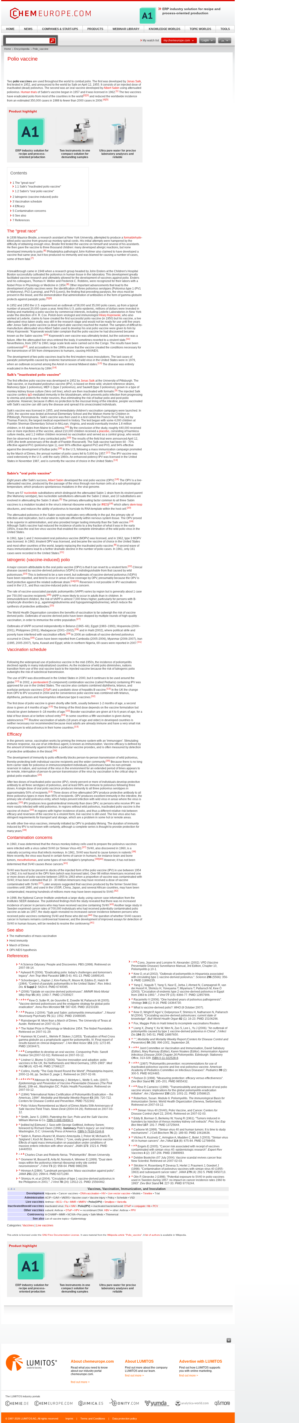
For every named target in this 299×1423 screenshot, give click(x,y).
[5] (107, 99)
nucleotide (30, 493)
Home (7, 48)
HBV (106, 1210)
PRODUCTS (95, 29)
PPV (133, 1210)
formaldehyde (132, 237)
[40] (101, 859)
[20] (129, 507)
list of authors (152, 1235)
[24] (73, 581)
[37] (84, 847)
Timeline (147, 1193)
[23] (25, 573)
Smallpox (109, 1201)
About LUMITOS (139, 1361)
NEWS (28, 29)
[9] (50, 298)
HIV (103, 1193)
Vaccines (28, 1225)
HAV (73, 1206)
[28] (77, 629)
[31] (139, 642)
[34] (55, 750)
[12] (25, 346)
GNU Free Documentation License (60, 1235)
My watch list (151, 40)
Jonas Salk (134, 81)
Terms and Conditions (92, 1418)
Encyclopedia (21, 48)
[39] (97, 859)
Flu (66, 1201)
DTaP (47, 689)
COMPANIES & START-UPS (60, 29)
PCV (155, 1206)
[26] (49, 594)
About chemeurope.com (92, 1361)
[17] (108, 452)
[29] (68, 633)
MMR (73, 1201)
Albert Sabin (111, 88)
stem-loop (136, 504)
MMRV (82, 1201)
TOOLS (225, 29)
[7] (32, 258)
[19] (111, 503)
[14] (54, 367)
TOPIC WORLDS (200, 29)
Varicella (121, 1201)
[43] (112, 904)
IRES (104, 504)
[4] (104, 99)
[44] (90, 915)
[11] (128, 339)
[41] (66, 863)
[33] (63, 715)
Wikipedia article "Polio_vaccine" (124, 1235)
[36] (24, 830)
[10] (46, 334)
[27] (78, 619)
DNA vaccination (89, 1193)
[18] (117, 479)
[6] (44, 250)
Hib (148, 1206)
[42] (116, 890)
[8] (67, 284)
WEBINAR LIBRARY (126, 29)
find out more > (80, 1382)
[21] (62, 552)
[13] (100, 363)
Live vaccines (44, 1225)
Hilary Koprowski (110, 315)
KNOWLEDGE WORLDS (164, 29)
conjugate (139, 1206)
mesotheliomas (26, 860)
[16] (60, 448)
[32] (93, 696)
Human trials (29, 92)
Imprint (69, 1418)
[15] (67, 427)
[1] (117, 91)
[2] (84, 95)
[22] (130, 566)
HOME (10, 29)
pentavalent (40, 682)
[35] (108, 760)
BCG (59, 1201)
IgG (30, 394)
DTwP (127, 1206)
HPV (76, 1210)
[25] (77, 581)
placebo (104, 431)
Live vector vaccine (119, 1193)
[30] (32, 637)
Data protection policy (124, 1418)
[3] (87, 95)
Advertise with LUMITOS (200, 1361)
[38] (134, 851)
